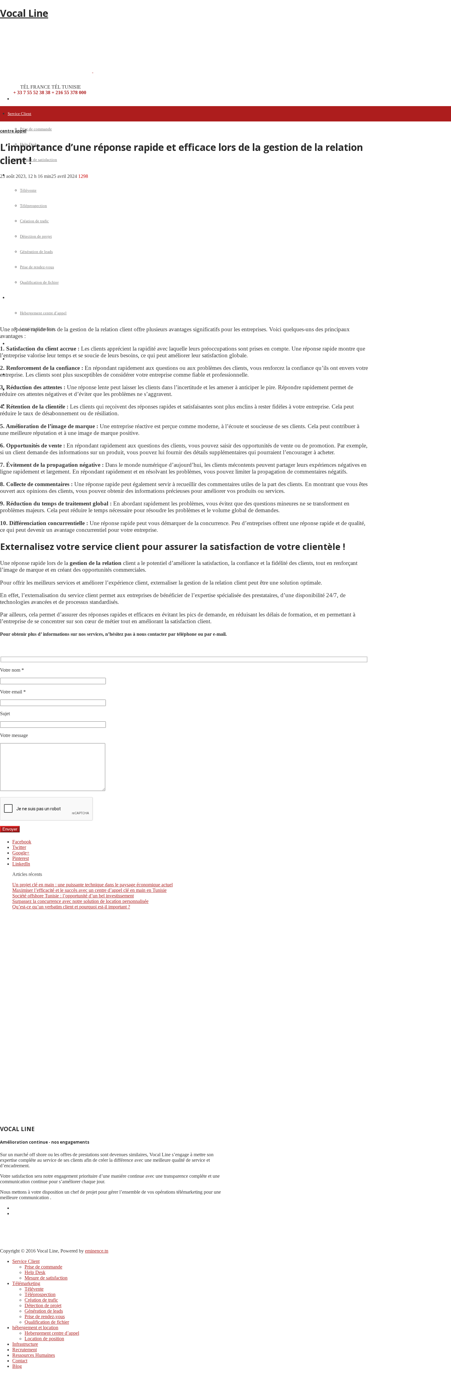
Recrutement (18, 359)
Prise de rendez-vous (45, 1316)
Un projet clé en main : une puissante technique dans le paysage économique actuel (92, 884)
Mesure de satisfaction (38, 159)
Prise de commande (36, 129)
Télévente (34, 1288)
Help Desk (35, 1272)
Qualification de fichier (47, 1322)
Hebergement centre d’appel (52, 1333)
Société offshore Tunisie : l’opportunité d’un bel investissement (73, 895)
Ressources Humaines (33, 1355)
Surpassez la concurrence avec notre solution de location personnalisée (80, 901)
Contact (19, 1360)
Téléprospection (40, 1294)
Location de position (44, 1338)
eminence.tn (96, 1250)
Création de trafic (41, 1300)
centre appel (13, 131)
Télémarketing (26, 1283)
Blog (17, 1366)
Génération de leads (44, 1311)
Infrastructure (19, 343)
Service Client (19, 113)
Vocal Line (24, 13)
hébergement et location (35, 1327)
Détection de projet (43, 1305)
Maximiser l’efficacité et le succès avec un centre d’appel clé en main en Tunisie (89, 890)
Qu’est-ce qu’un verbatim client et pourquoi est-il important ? (71, 906)
